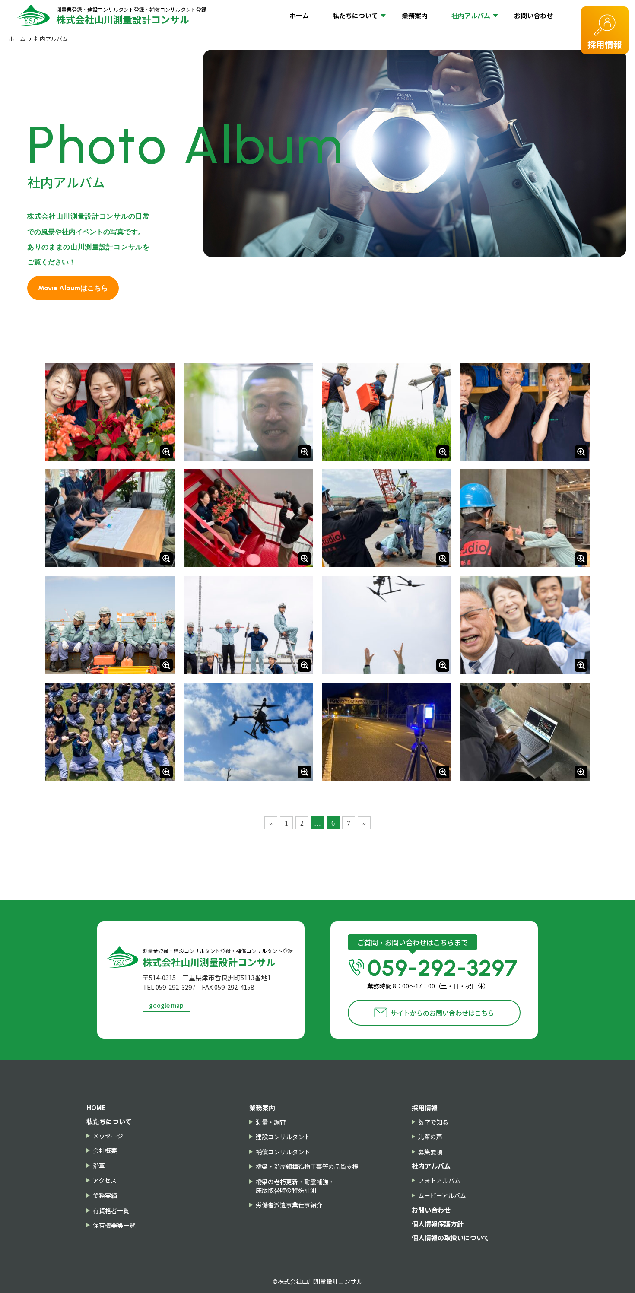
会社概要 (105, 1151)
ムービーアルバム (442, 1195)
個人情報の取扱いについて (450, 1237)
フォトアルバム (439, 1180)
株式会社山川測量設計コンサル (131, 15)
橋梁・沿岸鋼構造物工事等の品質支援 (307, 1167)
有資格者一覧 (111, 1211)
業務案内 (415, 15)
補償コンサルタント (283, 1152)
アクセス (105, 1180)
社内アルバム (470, 15)
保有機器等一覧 (114, 1225)
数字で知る (433, 1122)
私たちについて (355, 15)
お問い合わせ (533, 15)
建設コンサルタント (283, 1137)
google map (166, 1005)
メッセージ (108, 1136)
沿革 (99, 1166)
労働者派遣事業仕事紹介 (289, 1205)
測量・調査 (271, 1122)
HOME (96, 1107)
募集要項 (430, 1152)
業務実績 (105, 1195)
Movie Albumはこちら (73, 288)
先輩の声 (430, 1137)
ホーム (299, 15)
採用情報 (604, 44)
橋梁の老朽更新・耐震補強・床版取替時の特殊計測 (295, 1186)
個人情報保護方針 (438, 1223)
